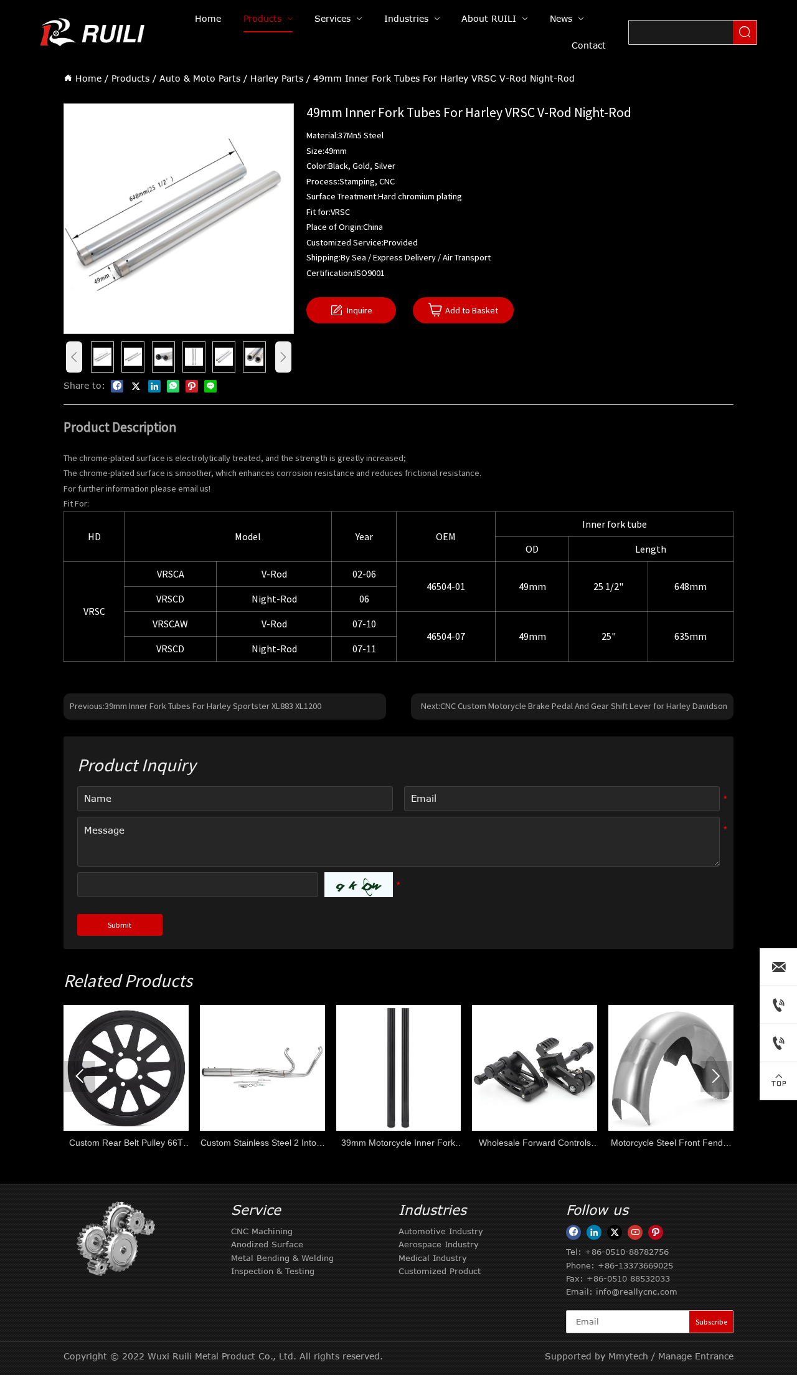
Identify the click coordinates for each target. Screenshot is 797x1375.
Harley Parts (276, 78)
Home (88, 78)
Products (130, 78)
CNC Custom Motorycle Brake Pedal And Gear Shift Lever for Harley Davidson (583, 705)
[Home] (94, 32)
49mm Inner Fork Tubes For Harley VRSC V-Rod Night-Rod (444, 78)
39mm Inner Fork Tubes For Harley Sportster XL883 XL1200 (213, 705)
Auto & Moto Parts (199, 78)
